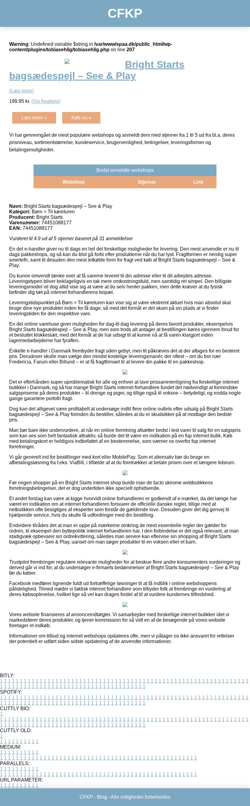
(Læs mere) (21, 90)
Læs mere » (34, 117)
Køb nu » (81, 117)
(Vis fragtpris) (45, 101)
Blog (102, 797)
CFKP (125, 13)
